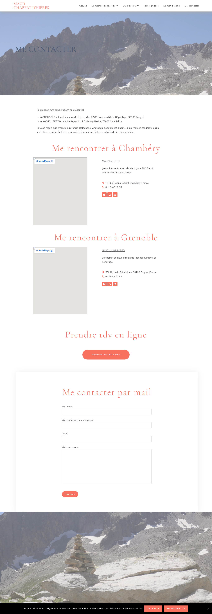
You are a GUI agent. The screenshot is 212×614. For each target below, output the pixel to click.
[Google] (109, 194)
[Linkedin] (115, 194)
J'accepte (153, 608)
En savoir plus (176, 608)
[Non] (208, 608)
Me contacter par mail (106, 392)
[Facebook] (104, 194)
